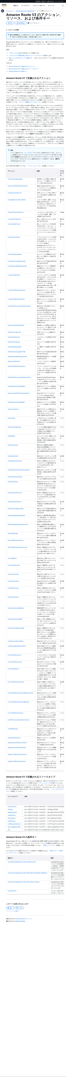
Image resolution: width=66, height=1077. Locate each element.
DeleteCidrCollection (14, 332)
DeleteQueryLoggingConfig (16, 352)
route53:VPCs (12, 891)
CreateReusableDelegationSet (17, 266)
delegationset (12, 812)
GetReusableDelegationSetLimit (18, 524)
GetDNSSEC (11, 436)
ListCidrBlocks (12, 558)
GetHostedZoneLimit (14, 501)
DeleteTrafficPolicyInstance (16, 366)
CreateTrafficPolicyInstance (16, 290)
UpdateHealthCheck (14, 738)
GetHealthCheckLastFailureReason (19, 470)
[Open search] (62, 5)
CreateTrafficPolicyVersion (16, 299)
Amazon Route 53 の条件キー (18, 71)
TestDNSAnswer (13, 729)
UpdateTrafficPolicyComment (17, 754)
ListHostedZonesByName (16, 608)
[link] (44, 11)
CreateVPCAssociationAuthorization (19, 306)
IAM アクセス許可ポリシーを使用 (19, 58)
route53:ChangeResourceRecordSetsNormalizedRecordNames (27, 873)
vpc (9, 830)
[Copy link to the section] (5, 78)
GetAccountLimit (13, 409)
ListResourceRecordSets (15, 641)
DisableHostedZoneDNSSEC (16, 386)
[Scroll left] (12, 5)
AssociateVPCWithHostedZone (17, 186)
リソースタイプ (29, 153)
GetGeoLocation (13, 445)
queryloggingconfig (14, 827)
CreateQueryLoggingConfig (16, 261)
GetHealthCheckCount (15, 461)
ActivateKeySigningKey (15, 179)
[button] (12, 30)
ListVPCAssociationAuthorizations (18, 720)
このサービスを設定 (15, 53)
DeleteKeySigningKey (14, 347)
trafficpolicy (11, 821)
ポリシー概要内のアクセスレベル (30, 102)
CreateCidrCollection (14, 219)
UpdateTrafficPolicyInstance (17, 761)
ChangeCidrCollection (15, 193)
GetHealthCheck (13, 456)
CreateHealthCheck (14, 224)
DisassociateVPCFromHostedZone (18, 393)
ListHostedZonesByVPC (15, 619)
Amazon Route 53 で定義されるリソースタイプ (23, 69)
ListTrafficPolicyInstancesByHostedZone (20, 693)
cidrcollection (12, 806)
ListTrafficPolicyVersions (15, 713)
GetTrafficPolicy (13, 533)
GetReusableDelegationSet (16, 515)
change (10, 809)
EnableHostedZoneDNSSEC (16, 402)
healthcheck (12, 815)
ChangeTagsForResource (16, 212)
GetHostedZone (13, 481)
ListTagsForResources (15, 662)
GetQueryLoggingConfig (15, 508)
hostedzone (11, 818)
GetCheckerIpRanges (14, 427)
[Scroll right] (56, 5)
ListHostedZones (13, 597)
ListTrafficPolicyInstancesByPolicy (18, 702)
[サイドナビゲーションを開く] (2, 10)
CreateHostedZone (14, 237)
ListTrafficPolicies (13, 669)
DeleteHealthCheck (14, 337)
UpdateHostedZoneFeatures (17, 747)
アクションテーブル (34, 166)
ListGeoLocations (13, 581)
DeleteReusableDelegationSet (17, 356)
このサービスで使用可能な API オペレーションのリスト (26, 55)
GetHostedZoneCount (15, 493)
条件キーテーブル (48, 845)
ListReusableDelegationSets (17, 646)
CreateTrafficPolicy (14, 275)
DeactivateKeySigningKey (16, 325)
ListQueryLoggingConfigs (16, 628)
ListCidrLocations (13, 574)
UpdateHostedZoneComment (17, 742)
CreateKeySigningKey (15, 254)
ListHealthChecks (13, 588)
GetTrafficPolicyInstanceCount (17, 547)
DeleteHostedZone (14, 342)
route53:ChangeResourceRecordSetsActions (22, 862)
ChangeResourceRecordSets (17, 200)
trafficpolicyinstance (14, 824)
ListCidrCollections (14, 565)
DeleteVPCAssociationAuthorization (19, 377)
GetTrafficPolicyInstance (15, 540)
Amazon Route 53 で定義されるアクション (22, 66)
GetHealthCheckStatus (15, 477)
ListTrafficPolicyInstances (16, 682)
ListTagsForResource (14, 655)
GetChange (11, 418)
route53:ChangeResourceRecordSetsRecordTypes (23, 882)
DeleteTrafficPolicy (14, 361)
